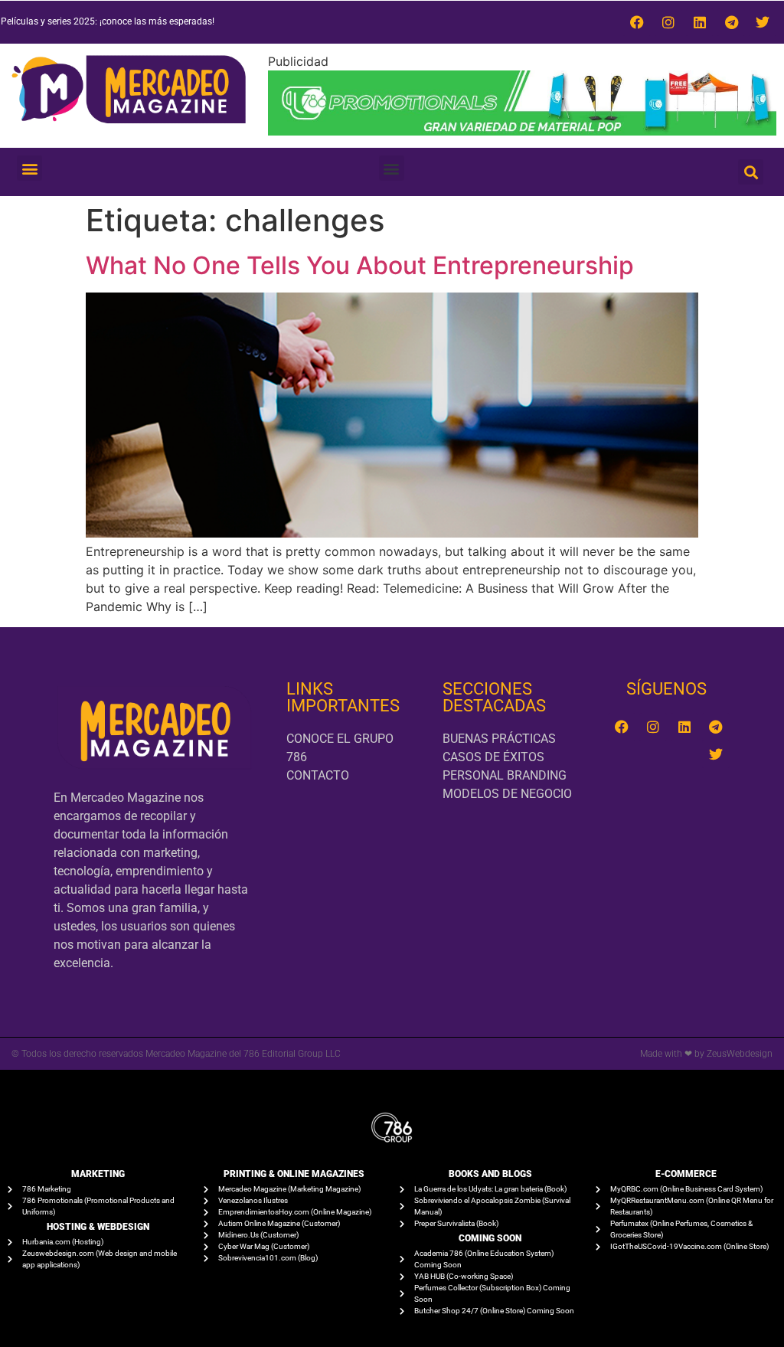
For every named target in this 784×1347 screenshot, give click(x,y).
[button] (29, 168)
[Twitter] (762, 22)
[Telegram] (731, 22)
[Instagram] (668, 22)
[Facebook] (637, 22)
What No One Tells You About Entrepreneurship (360, 265)
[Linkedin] (700, 22)
